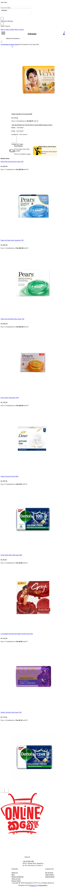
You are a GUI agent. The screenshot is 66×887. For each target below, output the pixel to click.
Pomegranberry (42, 885)
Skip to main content (7, 29)
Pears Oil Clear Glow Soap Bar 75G (12, 240)
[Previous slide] (3, 791)
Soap (16, 44)
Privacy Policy (16, 881)
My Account (49, 872)
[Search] (1, 41)
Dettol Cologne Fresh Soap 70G (11, 712)
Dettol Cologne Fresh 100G (9, 476)
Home (3, 44)
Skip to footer (19, 29)
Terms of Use (16, 879)
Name (13, 127)
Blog (13, 875)
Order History (49, 875)
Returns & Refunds (17, 877)
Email (13, 131)
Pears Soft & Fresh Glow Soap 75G (12, 161)
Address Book (49, 877)
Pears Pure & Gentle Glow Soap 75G (12, 319)
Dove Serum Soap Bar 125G (10, 397)
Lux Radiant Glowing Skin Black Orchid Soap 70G (17, 634)
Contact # (15, 134)
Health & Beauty (10, 44)
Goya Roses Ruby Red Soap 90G (11, 555)
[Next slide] (6, 791)
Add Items (4, 10)
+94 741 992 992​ (28, 861)
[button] (12, 46)
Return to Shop (18, 7)
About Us (15, 872)
